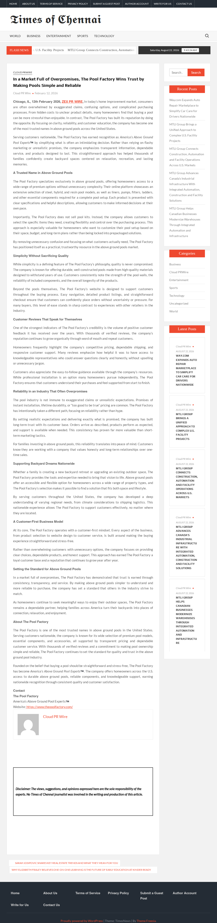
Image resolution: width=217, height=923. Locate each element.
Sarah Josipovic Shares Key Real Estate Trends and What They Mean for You (66, 863)
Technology (104, 36)
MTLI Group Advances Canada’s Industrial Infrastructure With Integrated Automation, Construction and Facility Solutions (186, 186)
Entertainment (58, 36)
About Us (28, 3)
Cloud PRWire (22, 72)
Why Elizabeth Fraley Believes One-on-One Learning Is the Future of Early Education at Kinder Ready (81, 869)
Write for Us (162, 3)
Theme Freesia (146, 921)
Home (13, 3)
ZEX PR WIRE (72, 101)
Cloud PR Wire (22, 93)
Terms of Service (51, 3)
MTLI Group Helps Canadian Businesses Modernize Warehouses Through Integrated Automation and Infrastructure (184, 222)
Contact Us (184, 3)
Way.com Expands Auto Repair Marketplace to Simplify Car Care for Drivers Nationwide (184, 108)
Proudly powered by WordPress (82, 921)
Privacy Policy (78, 3)
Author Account (137, 3)
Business (33, 36)
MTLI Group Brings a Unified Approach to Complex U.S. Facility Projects (183, 132)
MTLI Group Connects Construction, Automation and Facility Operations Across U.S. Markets (118, 50)
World (15, 36)
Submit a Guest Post (106, 3)
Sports (82, 36)
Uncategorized (178, 303)
